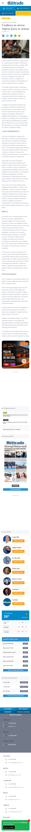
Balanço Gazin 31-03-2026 (8, 647)
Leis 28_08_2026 (6, 686)
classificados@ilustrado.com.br (16, 787)
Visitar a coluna (18, 540)
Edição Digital (9, 8)
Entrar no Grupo (9, 827)
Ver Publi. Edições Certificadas (15, 670)
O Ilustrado (8, 709)
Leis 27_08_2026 (6, 691)
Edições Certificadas (24, 8)
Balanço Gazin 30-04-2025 (8, 661)
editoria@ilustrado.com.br (14, 775)
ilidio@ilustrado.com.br (14, 799)
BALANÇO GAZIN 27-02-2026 (9, 652)
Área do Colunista (15, 715)
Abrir (25, 643)
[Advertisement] (15, 388)
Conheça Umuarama (23, 712)
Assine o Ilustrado (9, 13)
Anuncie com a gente (24, 13)
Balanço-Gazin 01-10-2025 (8, 656)
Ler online (15, 485)
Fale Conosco (23, 709)
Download (24, 682)
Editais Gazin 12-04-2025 (8, 665)
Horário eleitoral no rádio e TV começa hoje (11, 429)
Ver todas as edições (15, 489)
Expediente (7, 712)
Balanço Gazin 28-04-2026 (8, 643)
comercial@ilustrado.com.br (15, 811)
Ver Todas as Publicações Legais (15, 695)
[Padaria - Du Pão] (15, 354)
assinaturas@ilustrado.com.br (15, 762)
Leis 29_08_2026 (6, 682)
